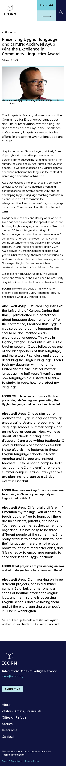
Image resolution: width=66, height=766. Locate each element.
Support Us (12, 688)
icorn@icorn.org (12, 676)
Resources (9, 730)
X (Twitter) (42, 624)
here (5, 211)
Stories (7, 723)
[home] (18, 10)
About (6, 704)
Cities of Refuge (14, 717)
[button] (46, 15)
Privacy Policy (32, 761)
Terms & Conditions (12, 761)
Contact (8, 736)
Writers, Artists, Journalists (21, 711)
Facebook (22, 624)
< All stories (9, 32)
